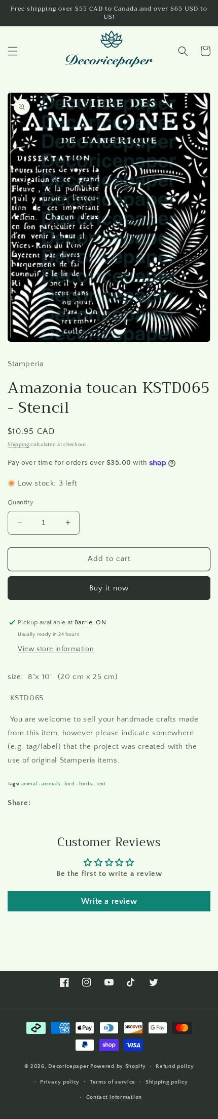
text (100, 783)
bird (69, 783)
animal (29, 783)
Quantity (20, 502)
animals (51, 783)
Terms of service (112, 1082)
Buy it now (109, 588)
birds (85, 783)
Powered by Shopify (118, 1066)
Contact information (114, 1097)
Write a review (109, 901)
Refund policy (175, 1066)
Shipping (18, 445)
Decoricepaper (68, 1066)
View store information (56, 649)
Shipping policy (167, 1082)
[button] (13, 51)
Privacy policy (60, 1082)
